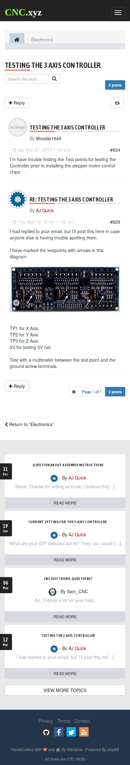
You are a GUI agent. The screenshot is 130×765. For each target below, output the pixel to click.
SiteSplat (74, 749)
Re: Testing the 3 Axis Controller (71, 199)
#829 (115, 222)
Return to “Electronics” (31, 424)
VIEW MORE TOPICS (65, 690)
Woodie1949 (48, 138)
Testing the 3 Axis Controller (53, 65)
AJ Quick (45, 210)
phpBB (113, 749)
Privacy (45, 721)
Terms (63, 721)
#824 (115, 150)
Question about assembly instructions (67, 465)
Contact (82, 721)
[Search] (54, 78)
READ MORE (65, 502)
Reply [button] (18, 102)
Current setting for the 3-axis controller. (68, 522)
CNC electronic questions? (68, 578)
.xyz (23, 12)
